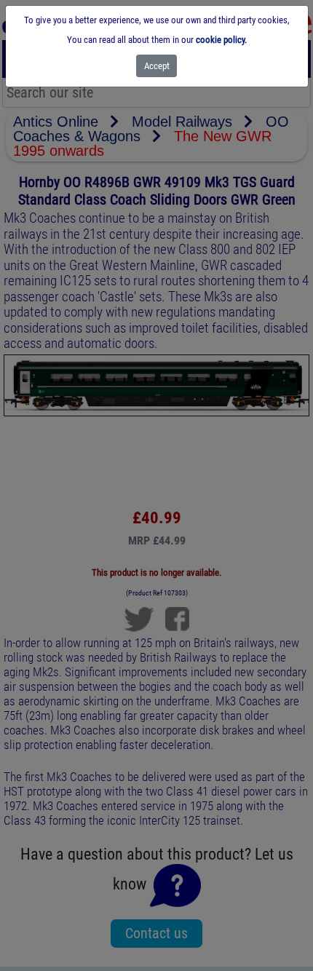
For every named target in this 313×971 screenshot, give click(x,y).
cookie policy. (221, 39)
